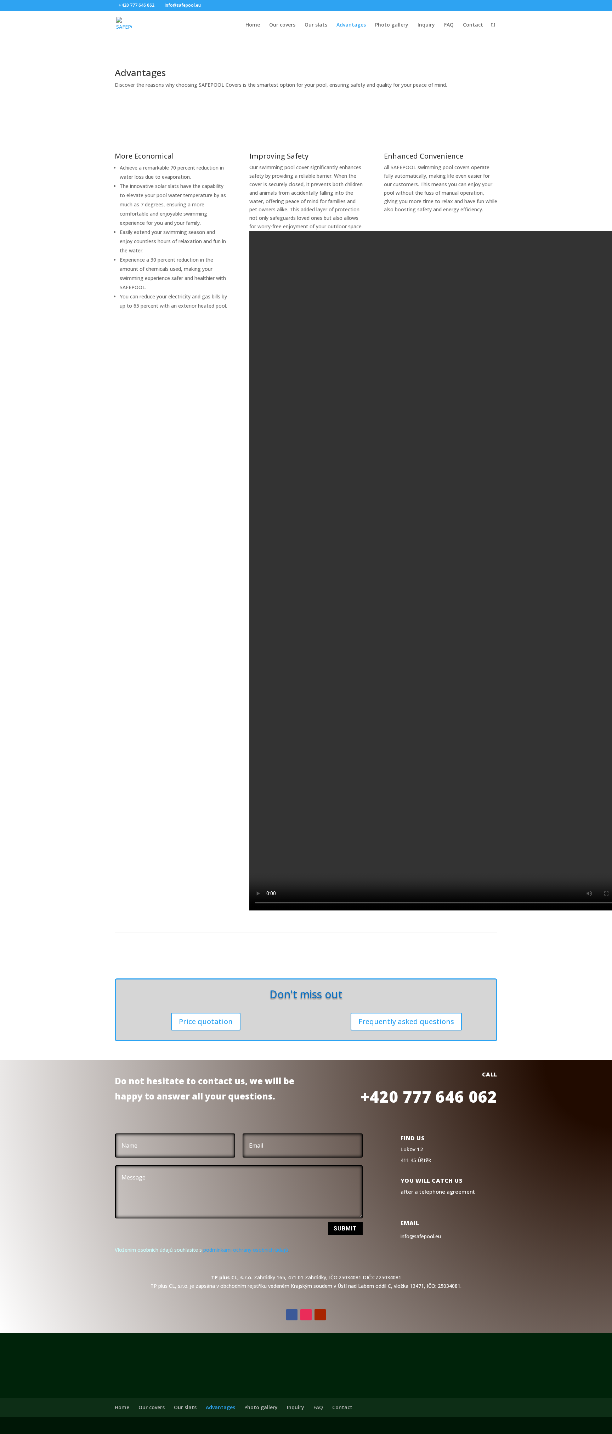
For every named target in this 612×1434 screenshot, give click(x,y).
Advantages (351, 25)
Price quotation (206, 1021)
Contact (473, 25)
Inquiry (426, 25)
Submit (345, 1228)
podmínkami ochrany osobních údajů (245, 1249)
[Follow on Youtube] (320, 1314)
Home (252, 25)
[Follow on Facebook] (292, 1314)
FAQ (449, 25)
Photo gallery (391, 25)
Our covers (282, 25)
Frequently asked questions (406, 1021)
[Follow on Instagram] (306, 1314)
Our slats (316, 25)
